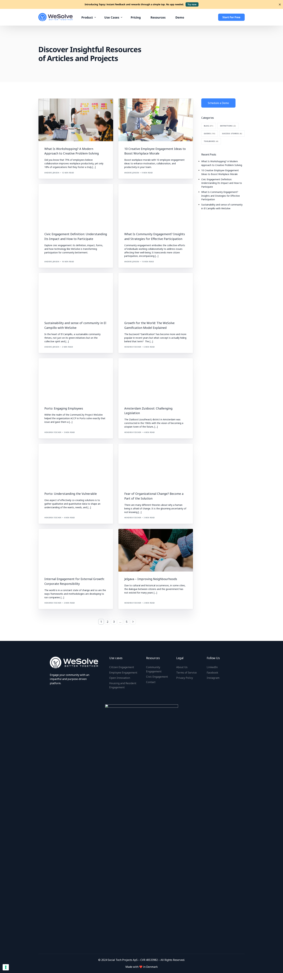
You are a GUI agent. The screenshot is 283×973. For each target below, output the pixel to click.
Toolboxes (211, 141)
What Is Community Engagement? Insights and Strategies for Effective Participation (220, 195)
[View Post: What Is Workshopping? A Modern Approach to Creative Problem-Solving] (75, 120)
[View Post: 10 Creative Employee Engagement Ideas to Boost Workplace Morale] (155, 120)
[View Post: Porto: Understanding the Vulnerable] (75, 465)
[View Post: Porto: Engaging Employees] (75, 379)
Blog (48, 105)
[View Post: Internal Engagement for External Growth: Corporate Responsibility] (75, 550)
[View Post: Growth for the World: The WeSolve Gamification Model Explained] (155, 294)
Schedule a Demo (218, 103)
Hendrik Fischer (132, 347)
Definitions (52, 191)
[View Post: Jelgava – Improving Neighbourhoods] (155, 550)
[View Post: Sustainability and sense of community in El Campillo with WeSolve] (75, 294)
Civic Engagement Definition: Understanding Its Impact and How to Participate (221, 183)
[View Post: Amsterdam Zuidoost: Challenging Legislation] (155, 379)
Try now (192, 4)
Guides (209, 133)
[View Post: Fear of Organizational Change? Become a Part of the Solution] (155, 465)
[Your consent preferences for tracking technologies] (6, 967)
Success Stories (54, 365)
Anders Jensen (51, 172)
